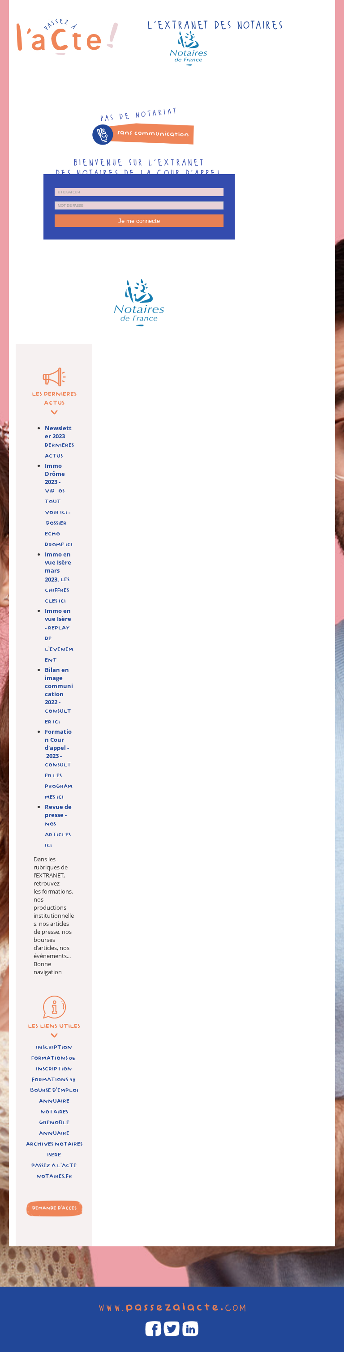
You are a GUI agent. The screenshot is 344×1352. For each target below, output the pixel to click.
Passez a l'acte (54, 1165)
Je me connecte (139, 221)
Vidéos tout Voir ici (57, 502)
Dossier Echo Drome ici (59, 534)
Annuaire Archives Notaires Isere (54, 1144)
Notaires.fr (54, 1176)
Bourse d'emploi (54, 1090)
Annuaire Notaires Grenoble (54, 1112)
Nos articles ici (58, 835)
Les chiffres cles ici (57, 590)
